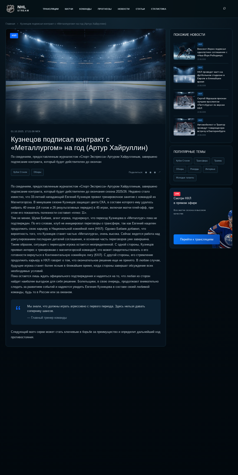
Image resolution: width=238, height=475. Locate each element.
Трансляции (51, 9)
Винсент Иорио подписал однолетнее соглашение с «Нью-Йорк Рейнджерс (212, 52)
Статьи (140, 9)
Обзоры (37, 172)
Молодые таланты (185, 178)
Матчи (69, 9)
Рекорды (194, 169)
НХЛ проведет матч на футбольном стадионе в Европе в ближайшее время (211, 77)
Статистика (158, 9)
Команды (85, 9)
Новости (123, 9)
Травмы (218, 161)
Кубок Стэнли (20, 172)
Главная (10, 23)
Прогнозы (105, 9)
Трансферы (202, 161)
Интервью (210, 169)
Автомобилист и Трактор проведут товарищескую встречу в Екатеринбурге (211, 127)
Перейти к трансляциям (196, 239)
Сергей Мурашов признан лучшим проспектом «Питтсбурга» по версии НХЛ (211, 103)
